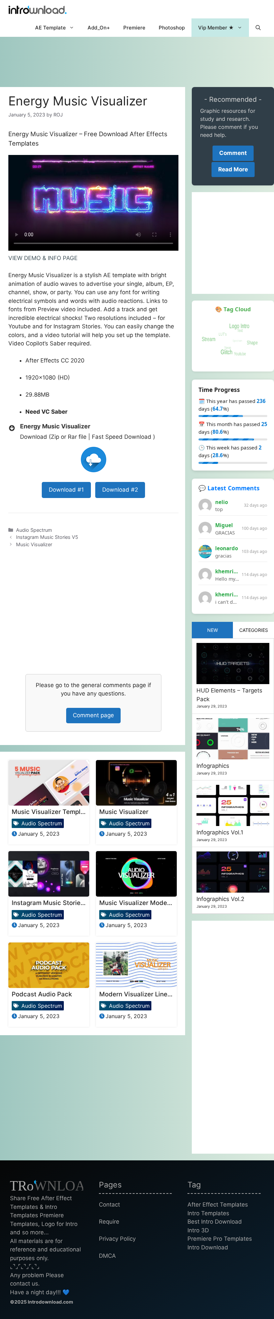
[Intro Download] (37, 9)
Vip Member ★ (216, 27)
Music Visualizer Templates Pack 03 (66, 811)
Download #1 (66, 489)
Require (109, 1221)
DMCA (107, 1255)
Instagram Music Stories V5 (47, 537)
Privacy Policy (117, 1238)
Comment (233, 153)
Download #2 (120, 489)
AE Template (50, 27)
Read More (233, 169)
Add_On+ (99, 27)
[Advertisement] (137, 59)
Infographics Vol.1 (219, 832)
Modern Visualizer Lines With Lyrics (152, 994)
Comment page (93, 715)
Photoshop (172, 27)
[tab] (212, 630)
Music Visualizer (34, 544)
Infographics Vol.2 (220, 899)
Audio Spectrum (34, 530)
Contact (109, 1204)
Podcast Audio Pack (42, 994)
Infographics (212, 765)
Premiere (134, 27)
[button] (258, 27)
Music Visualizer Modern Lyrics (145, 902)
